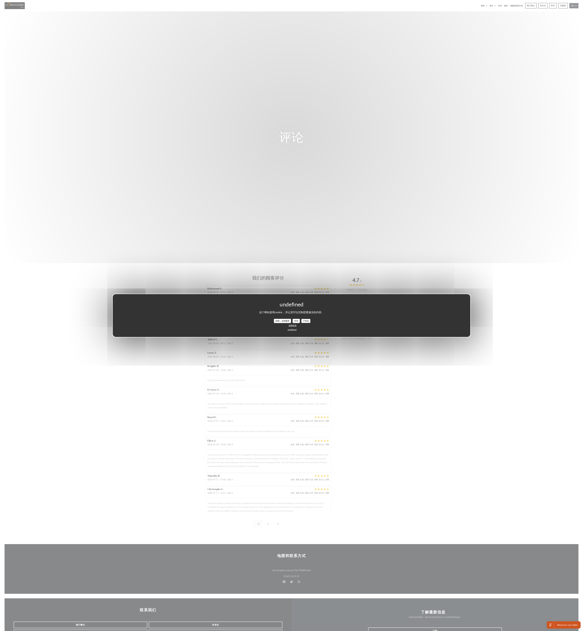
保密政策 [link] (293, 325)
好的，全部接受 (282, 321)
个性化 (306, 321)
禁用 (296, 321)
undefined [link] (292, 329)
